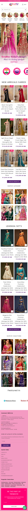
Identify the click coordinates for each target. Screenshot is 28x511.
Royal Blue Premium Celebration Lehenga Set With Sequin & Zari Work (21, 319)
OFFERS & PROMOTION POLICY (7, 466)
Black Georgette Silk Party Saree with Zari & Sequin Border (7, 108)
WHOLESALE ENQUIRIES (5, 469)
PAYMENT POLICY (4, 462)
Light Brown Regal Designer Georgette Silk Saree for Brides (7, 141)
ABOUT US (3, 454)
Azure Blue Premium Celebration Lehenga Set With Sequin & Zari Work (21, 286)
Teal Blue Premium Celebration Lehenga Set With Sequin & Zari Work (7, 252)
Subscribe (14, 506)
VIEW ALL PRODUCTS (14, 181)
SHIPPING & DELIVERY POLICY (6, 464)
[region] (14, 43)
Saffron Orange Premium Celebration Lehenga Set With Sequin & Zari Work (21, 253)
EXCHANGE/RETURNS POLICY (6, 460)
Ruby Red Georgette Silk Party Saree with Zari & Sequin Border (20, 109)
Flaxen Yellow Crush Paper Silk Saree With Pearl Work (20, 141)
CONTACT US (4, 452)
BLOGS (2, 471)
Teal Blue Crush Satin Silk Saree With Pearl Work (21, 171)
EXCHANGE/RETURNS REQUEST (7, 475)
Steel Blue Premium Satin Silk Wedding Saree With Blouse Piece (7, 172)
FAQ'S (2, 456)
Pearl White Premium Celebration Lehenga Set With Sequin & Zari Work (7, 286)
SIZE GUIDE (3, 473)
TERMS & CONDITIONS (5, 468)
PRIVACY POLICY (4, 458)
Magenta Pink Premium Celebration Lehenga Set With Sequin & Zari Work (7, 319)
